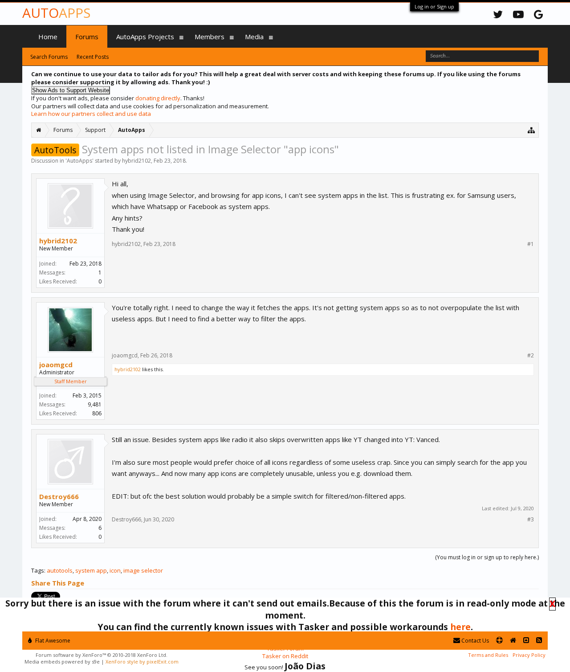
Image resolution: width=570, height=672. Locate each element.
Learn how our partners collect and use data (91, 114)
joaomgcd (56, 364)
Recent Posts (93, 57)
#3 (530, 519)
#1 (530, 244)
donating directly (157, 98)
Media (254, 36)
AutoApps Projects (145, 36)
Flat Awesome (52, 640)
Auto (56, 13)
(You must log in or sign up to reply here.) (487, 557)
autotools (60, 570)
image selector (143, 570)
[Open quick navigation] (531, 130)
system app (91, 570)
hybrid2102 (136, 160)
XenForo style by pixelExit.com (142, 661)
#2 (530, 355)
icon (115, 570)
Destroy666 (59, 496)
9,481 (95, 404)
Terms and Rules (488, 655)
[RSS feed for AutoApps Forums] (539, 641)
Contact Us (474, 640)
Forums (86, 36)
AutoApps (79, 160)
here (460, 627)
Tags (37, 570)
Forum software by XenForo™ (101, 655)
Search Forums (49, 57)
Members (209, 36)
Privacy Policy (529, 655)
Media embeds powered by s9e (62, 661)
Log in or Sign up (434, 6)
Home (47, 36)
